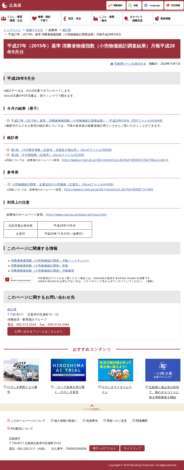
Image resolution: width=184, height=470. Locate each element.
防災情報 (175, 5)
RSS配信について (22, 428)
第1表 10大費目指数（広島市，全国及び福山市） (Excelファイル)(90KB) (61, 150)
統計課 (66, 30)
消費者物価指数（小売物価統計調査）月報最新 (42, 271)
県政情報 (165, 18)
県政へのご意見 (117, 421)
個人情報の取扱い (65, 421)
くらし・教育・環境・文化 (14, 18)
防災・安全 (74, 18)
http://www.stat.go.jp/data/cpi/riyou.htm (76, 214)
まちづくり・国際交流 (136, 18)
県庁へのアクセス (104, 448)
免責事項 (92, 421)
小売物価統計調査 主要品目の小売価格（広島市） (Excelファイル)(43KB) (63, 184)
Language (155, 5)
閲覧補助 (118, 5)
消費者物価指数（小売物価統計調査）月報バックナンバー (50, 260)
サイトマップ (132, 448)
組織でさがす (34, 30)
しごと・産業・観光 (106, 18)
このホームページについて (28, 421)
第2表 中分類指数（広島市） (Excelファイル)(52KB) (47, 155)
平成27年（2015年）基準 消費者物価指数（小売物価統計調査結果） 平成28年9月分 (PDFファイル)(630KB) (87, 121)
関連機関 (141, 421)
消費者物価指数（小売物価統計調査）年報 (39, 266)
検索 (136, 5)
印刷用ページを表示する (130, 63)
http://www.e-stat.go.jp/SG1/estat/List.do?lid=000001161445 (108, 189)
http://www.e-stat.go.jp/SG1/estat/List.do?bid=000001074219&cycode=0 (115, 160)
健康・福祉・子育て (44, 18)
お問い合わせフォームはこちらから (39, 331)
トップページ (12, 30)
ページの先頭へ (92, 409)
